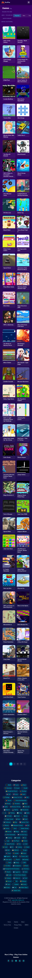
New (24, 15)
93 (17, 764)
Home (9, 922)
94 (21, 764)
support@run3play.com (18, 900)
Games (16, 922)
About (22, 922)
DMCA (26, 925)
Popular (17, 15)
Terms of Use (7, 925)
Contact (16, 928)
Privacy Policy (18, 925)
